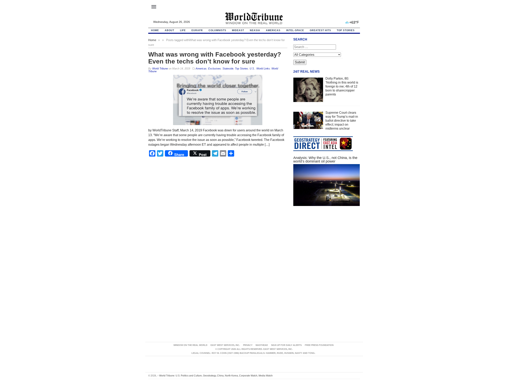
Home (152, 40)
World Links (263, 68)
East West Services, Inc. (225, 345)
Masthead (262, 345)
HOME (155, 30)
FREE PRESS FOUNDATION (319, 345)
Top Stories (346, 30)
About (169, 30)
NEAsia (255, 30)
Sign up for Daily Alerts (286, 345)
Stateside (227, 68)
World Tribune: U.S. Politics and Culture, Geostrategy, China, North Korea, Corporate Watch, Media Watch (215, 375)
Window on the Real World (190, 345)
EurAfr (197, 30)
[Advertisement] (326, 246)
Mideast (238, 30)
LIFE (183, 30)
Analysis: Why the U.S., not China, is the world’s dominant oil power (325, 159)
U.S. (252, 68)
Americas (273, 30)
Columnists (217, 30)
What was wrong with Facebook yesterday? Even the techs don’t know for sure (214, 58)
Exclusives (214, 68)
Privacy (247, 345)
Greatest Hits (320, 30)
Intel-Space (295, 30)
